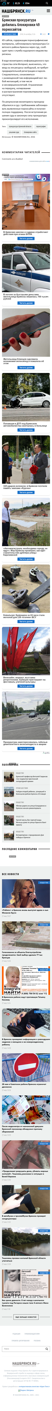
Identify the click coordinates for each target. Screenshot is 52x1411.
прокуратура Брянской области (20, 126)
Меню (48, 10)
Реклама (37, 1340)
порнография (41, 126)
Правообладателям (32, 1334)
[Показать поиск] (47, 3)
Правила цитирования (20, 1340)
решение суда (14, 132)
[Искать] (47, 1349)
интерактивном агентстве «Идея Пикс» (34, 1387)
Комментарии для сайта (39, 161)
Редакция (16, 1334)
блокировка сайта (30, 132)
